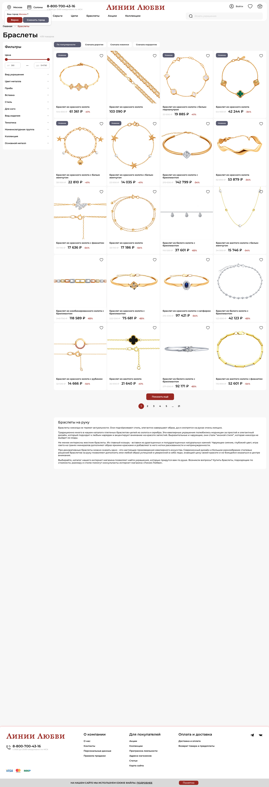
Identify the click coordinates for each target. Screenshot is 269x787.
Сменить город (36, 20)
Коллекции (133, 15)
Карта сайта (136, 765)
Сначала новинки (119, 44)
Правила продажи (95, 755)
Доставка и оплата (189, 741)
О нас (87, 741)
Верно (14, 20)
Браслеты (92, 15)
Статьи (133, 760)
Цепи (74, 15)
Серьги (57, 15)
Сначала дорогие (94, 44)
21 (179, 406)
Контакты (89, 746)
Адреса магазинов (140, 755)
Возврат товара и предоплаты (196, 746)
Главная (7, 26)
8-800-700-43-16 (61, 6)
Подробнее (144, 783)
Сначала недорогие (146, 44)
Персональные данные (97, 751)
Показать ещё (160, 396)
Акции (112, 15)
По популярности (66, 44)
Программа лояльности (143, 751)
